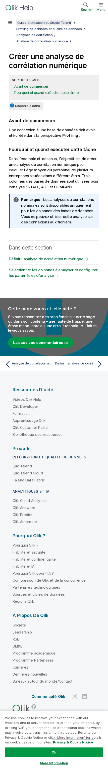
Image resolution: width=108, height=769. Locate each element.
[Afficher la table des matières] (10, 22)
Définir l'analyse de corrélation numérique (46, 259)
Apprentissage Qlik (29, 420)
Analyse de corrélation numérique (42, 41)
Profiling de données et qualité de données (49, 29)
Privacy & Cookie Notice (73, 742)
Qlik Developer (25, 406)
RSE (16, 639)
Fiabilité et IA (23, 566)
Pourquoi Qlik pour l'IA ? (33, 573)
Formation (21, 413)
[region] (54, 739)
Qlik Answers (24, 507)
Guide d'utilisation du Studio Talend (44, 23)
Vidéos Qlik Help (27, 399)
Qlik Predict (22, 514)
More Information (54, 763)
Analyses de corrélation (34, 35)
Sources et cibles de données (39, 594)
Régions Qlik (23, 601)
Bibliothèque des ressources (38, 434)
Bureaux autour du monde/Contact (42, 681)
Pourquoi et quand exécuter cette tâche (46, 92)
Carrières (20, 667)
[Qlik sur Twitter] (75, 696)
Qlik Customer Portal (30, 427)
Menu (101, 10)
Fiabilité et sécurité (29, 552)
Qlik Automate (25, 522)
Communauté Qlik (48, 696)
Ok (54, 752)
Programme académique (34, 653)
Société (19, 625)
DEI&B (18, 646)
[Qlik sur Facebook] (34, 707)
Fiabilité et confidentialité (34, 559)
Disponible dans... (28, 106)
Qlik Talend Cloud (28, 473)
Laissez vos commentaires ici (40, 342)
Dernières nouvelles (30, 674)
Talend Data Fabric (29, 480)
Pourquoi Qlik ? (25, 545)
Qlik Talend (22, 466)
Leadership (22, 632)
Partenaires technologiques (36, 587)
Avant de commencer (31, 86)
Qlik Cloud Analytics (29, 500)
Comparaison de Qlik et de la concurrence (49, 580)
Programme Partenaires (33, 660)
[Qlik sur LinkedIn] (84, 696)
